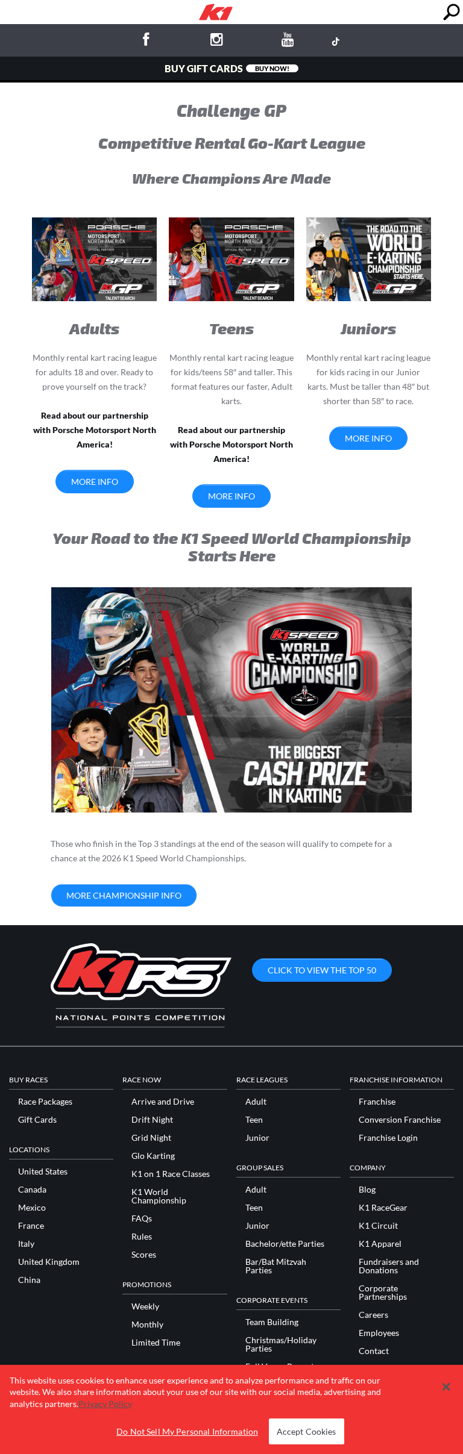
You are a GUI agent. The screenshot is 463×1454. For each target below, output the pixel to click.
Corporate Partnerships (383, 1292)
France (31, 1226)
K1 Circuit (378, 1226)
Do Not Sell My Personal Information (187, 1431)
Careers (373, 1315)
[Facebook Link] (146, 41)
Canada (32, 1189)
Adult (255, 1101)
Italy (26, 1244)
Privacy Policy (105, 1404)
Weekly (145, 1306)
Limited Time (155, 1342)
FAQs (141, 1218)
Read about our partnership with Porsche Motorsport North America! (94, 429)
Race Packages (45, 1101)
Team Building (271, 1322)
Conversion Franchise (400, 1119)
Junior (257, 1138)
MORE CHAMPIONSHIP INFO (123, 895)
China (29, 1280)
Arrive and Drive (162, 1101)
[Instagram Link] (216, 41)
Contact (374, 1351)
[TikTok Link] (335, 41)
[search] (451, 12)
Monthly (147, 1324)
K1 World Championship (158, 1196)
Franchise (377, 1101)
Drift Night (152, 1119)
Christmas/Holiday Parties (281, 1344)
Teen (254, 1119)
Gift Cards (37, 1119)
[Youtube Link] (288, 41)
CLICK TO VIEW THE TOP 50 (322, 970)
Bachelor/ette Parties (284, 1244)
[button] (446, 1387)
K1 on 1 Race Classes (170, 1174)
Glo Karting (153, 1156)
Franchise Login (388, 1138)
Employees (379, 1333)
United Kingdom (49, 1262)
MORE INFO (94, 481)
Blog (367, 1189)
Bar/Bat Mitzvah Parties (275, 1266)
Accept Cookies (306, 1431)
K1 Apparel (380, 1244)
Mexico (32, 1207)
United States (43, 1171)
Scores (143, 1254)
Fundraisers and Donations (389, 1266)
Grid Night (151, 1138)
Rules (141, 1236)
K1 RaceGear (383, 1207)
